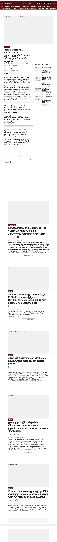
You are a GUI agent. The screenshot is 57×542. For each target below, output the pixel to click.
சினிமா (49, 6)
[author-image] (8, 237)
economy (12, 156)
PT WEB (11, 306)
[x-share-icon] (7, 74)
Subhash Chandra (8, 159)
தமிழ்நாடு (26, 6)
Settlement (29, 156)
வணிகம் (22, 156)
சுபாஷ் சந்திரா (28, 159)
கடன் (6, 156)
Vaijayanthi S (13, 500)
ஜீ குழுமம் (7, 162)
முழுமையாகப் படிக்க (28, 255)
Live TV (29, 3)
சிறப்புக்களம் (15, 6)
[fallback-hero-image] (38, 69)
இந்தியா (33, 6)
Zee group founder (19, 159)
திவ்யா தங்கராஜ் (14, 434)
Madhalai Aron (13, 237)
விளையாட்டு (41, 6)
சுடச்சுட (7, 6)
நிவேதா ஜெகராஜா (9, 68)
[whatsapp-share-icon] (5, 74)
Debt (17, 156)
